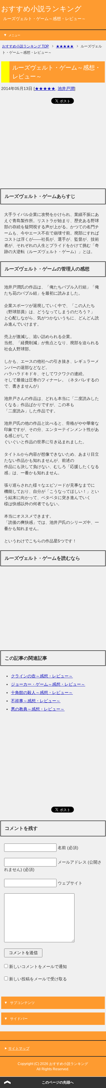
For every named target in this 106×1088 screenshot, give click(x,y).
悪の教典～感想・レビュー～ (37, 709)
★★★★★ (45, 88)
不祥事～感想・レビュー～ (35, 700)
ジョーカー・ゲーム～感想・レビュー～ (48, 684)
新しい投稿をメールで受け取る (38, 979)
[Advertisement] (53, 149)
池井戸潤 (66, 88)
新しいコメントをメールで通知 (38, 966)
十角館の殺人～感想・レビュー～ (42, 692)
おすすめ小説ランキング (41, 9)
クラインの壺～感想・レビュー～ (42, 676)
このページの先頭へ (58, 1082)
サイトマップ (18, 1048)
